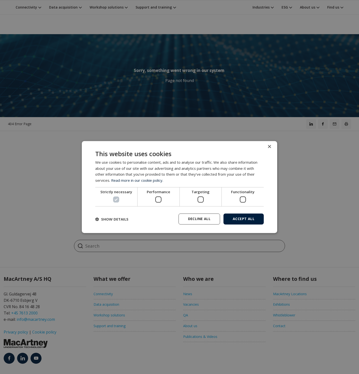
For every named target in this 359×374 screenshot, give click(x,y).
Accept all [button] (243, 218)
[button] (111, 219)
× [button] (269, 147)
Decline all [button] (199, 218)
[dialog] (179, 187)
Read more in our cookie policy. (137, 180)
